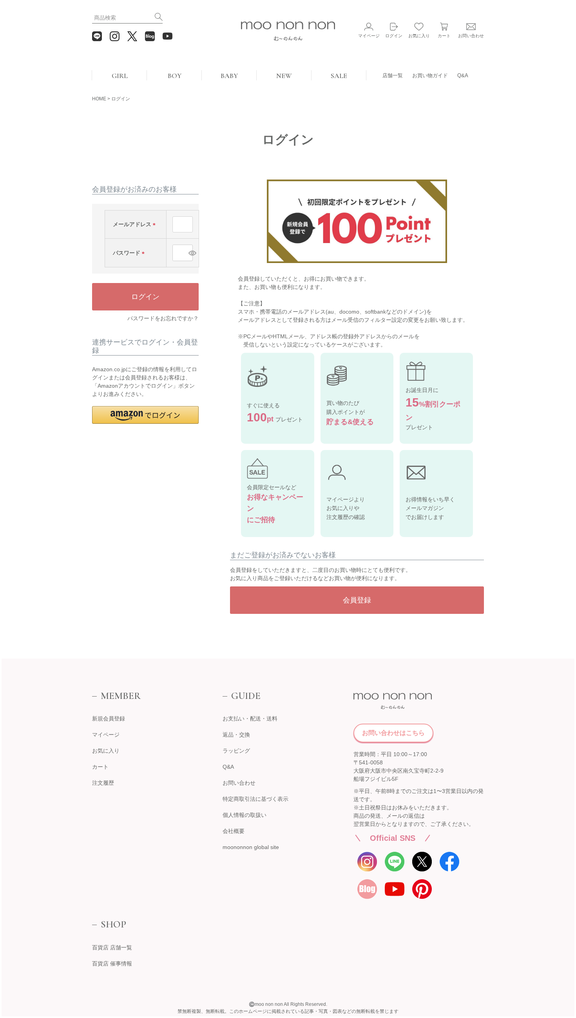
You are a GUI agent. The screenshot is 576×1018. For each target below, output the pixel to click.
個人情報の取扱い (244, 815)
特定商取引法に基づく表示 (255, 799)
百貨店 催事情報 (112, 963)
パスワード (130, 253)
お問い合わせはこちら (393, 732)
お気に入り (106, 751)
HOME (99, 99)
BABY (229, 75)
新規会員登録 (108, 718)
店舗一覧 (392, 75)
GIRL (120, 75)
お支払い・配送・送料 (250, 718)
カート (100, 767)
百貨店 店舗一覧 (112, 947)
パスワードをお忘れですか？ (163, 318)
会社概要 (234, 831)
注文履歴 (103, 783)
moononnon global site (251, 847)
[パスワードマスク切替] (189, 253)
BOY (174, 75)
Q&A (462, 75)
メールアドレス (135, 224)
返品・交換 (236, 734)
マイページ (106, 734)
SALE (339, 75)
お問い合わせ (239, 783)
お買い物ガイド (430, 75)
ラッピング (236, 751)
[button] (145, 415)
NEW (284, 75)
